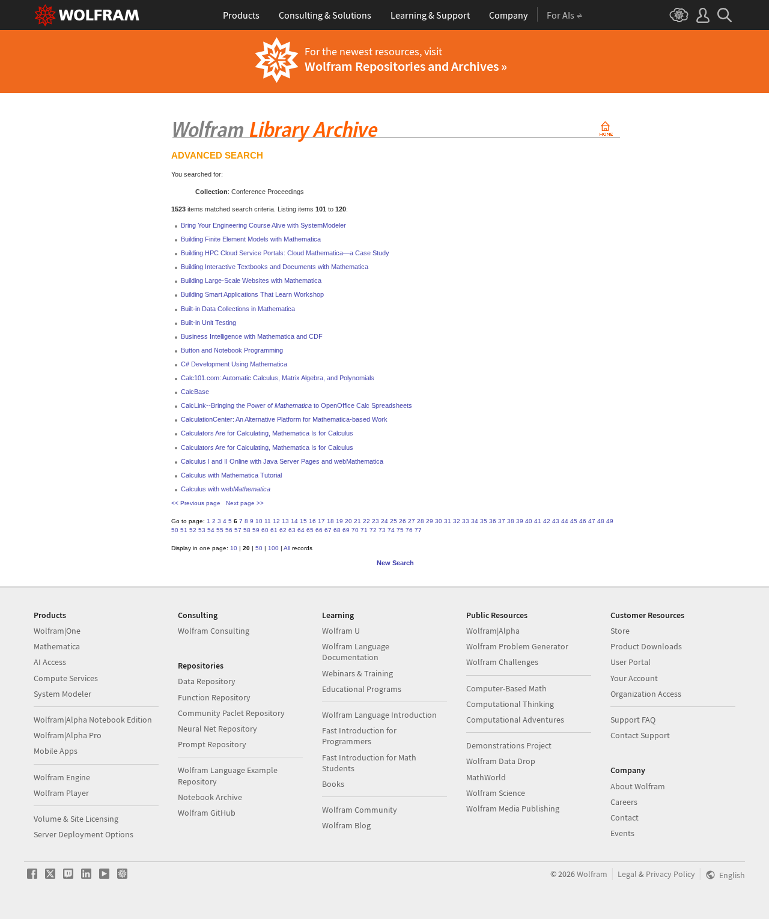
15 (303, 521)
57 (238, 530)
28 (420, 521)
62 (283, 530)
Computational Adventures (515, 719)
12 (276, 521)
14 (294, 521)
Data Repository (207, 681)
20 (348, 521)
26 (402, 521)
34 (474, 521)
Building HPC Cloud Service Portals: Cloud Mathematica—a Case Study (285, 252)
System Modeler (62, 693)
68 (337, 530)
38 (510, 521)
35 (483, 521)
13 (285, 521)
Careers (623, 801)
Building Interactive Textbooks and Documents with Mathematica (274, 266)
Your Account (634, 678)
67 (328, 530)
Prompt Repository (212, 744)
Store (620, 630)
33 (465, 521)
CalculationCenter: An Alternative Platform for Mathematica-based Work (284, 419)
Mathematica (57, 646)
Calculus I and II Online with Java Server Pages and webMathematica (282, 461)
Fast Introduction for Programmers (359, 736)
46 (582, 521)
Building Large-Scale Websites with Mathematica (251, 280)
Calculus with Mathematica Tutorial (231, 475)
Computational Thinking (510, 704)
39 (519, 521)
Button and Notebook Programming (232, 350)
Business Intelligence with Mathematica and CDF (252, 336)
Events (622, 833)
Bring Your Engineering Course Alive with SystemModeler (263, 225)
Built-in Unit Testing (208, 322)
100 (273, 548)
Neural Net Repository (217, 728)
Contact (624, 817)
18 (330, 521)
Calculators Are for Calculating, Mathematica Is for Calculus (267, 433)
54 (210, 530)
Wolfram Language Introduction (379, 714)
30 (438, 521)
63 (292, 530)
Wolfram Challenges (502, 662)
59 (256, 530)
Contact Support (640, 735)
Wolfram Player (61, 792)
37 (501, 521)
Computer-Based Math (506, 688)
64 (301, 530)
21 (357, 521)
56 (229, 530)
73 (382, 530)
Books (333, 783)
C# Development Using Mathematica (234, 364)
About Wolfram (637, 786)
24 (384, 521)
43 (555, 521)
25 (393, 521)
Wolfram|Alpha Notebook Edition (93, 719)
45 (573, 521)
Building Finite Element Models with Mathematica (251, 239)
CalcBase (195, 391)
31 (447, 521)
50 (174, 530)
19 (339, 521)
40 (528, 521)
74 (391, 530)
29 (429, 521)
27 (411, 521)
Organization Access (645, 693)
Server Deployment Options (83, 834)
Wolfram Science (495, 792)
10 (259, 521)
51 (183, 530)
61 (274, 530)
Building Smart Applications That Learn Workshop (252, 294)
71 (364, 530)
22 (366, 521)
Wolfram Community (359, 809)
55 (219, 530)
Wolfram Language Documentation (355, 652)
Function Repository (214, 697)
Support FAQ (632, 719)
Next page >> (245, 503)
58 (247, 530)
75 (400, 530)
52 (192, 530)
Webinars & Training (357, 673)
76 (409, 530)
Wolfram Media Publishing (512, 808)
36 (492, 521)
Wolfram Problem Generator (517, 646)
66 (319, 530)
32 (456, 521)
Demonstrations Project (509, 745)
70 (355, 530)
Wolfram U (341, 630)
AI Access (50, 662)
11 (267, 521)
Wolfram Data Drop (500, 761)
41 (537, 521)
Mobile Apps (56, 750)
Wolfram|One (57, 630)
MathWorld (486, 777)
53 (201, 530)
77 (418, 530)
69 (346, 530)
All (287, 548)
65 (310, 530)
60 (265, 530)
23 (375, 521)
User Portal (630, 662)
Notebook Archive (210, 797)
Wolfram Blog (346, 825)
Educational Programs (361, 689)
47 (591, 521)
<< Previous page (195, 503)
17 (321, 521)
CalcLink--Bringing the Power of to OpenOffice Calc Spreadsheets (296, 405)
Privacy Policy (670, 874)
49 (609, 521)
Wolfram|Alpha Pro (68, 735)
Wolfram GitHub (207, 812)
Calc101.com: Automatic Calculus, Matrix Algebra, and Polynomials (277, 377)
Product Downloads (646, 646)
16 (312, 521)
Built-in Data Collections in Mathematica (238, 308)
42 (546, 521)
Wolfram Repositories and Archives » (406, 66)
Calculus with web (225, 489)
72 (373, 530)
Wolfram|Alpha (493, 630)
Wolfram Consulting (213, 630)
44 (564, 521)
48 (600, 521)
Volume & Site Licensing (76, 818)
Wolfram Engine (62, 777)
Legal (627, 874)
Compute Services (66, 678)
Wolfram (592, 874)
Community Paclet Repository (231, 713)
